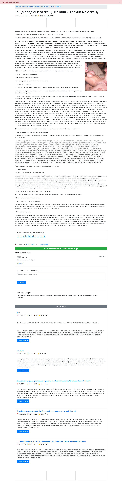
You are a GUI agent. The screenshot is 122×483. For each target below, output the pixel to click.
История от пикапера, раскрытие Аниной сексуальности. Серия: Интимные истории (51, 441)
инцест (31, 6)
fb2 (29, 244)
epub (32, 244)
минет (52, 6)
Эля (18, 312)
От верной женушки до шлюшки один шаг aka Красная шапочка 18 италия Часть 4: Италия (54, 381)
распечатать (44, 244)
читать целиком (23, 340)
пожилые (58, 6)
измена (25, 6)
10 (44, 236)
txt (26, 244)
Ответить (20, 263)
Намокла (20, 351)
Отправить (21, 282)
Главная (18, 6)
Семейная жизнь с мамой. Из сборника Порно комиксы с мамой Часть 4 (46, 411)
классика (37, 6)
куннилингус (45, 6)
